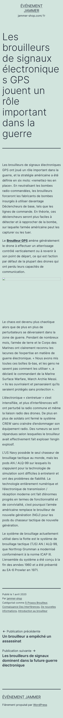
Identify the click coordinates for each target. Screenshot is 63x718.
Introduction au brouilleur (32, 610)
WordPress (40, 704)
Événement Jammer (21, 697)
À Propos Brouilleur (36, 602)
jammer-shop (14, 598)
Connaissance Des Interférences (21, 606)
